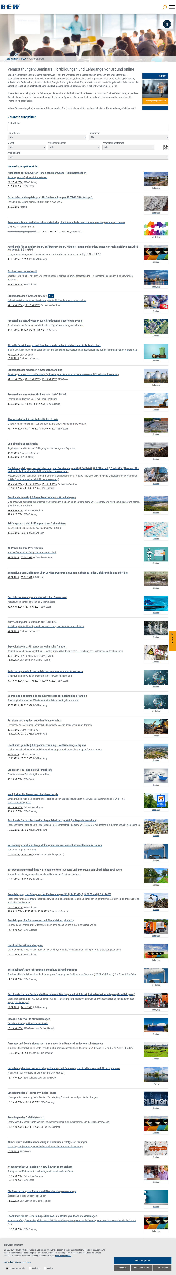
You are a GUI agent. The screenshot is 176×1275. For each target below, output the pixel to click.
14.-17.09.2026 (15, 907)
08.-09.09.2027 (49, 680)
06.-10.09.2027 (49, 379)
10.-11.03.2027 (32, 680)
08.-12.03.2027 (32, 379)
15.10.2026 (13, 733)
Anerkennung (14, 152)
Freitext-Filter (14, 123)
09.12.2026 (26, 259)
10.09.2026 (13, 829)
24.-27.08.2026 (15, 182)
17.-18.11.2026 (32, 484)
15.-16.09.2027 (32, 606)
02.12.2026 (13, 456)
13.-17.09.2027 (32, 305)
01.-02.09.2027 (62, 231)
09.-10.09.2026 (15, 680)
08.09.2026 (13, 403)
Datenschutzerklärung (12, 1262)
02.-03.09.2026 (22, 231)
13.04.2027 (26, 330)
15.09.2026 (13, 1052)
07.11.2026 (26, 403)
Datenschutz (162, 1267)
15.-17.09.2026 (15, 1126)
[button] (167, 24)
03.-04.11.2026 (32, 488)
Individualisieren (141, 1267)
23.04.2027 (26, 532)
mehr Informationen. (63, 1256)
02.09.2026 (13, 206)
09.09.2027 (26, 854)
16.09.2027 (26, 705)
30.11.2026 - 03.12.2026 (37, 911)
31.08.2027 (40, 330)
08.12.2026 (40, 403)
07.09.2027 (26, 577)
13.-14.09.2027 (15, 1179)
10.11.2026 (13, 358)
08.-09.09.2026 (15, 484)
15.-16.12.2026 (49, 484)
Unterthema (94, 133)
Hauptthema (14, 133)
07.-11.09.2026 (15, 379)
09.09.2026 (13, 631)
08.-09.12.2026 (15, 811)
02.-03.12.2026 (15, 514)
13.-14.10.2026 (15, 488)
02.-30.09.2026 (15, 305)
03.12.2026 (26, 733)
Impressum (26, 1262)
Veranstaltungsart (57, 142)
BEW (23, 58)
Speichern (121, 1267)
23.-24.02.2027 (45, 231)
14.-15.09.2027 (32, 1102)
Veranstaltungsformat (113, 142)
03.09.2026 (13, 330)
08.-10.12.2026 (32, 1126)
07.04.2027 (26, 557)
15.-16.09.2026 (15, 1028)
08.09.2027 (26, 879)
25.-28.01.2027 (15, 186)
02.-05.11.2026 (15, 911)
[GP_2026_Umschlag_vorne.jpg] (155, 91)
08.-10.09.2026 (15, 428)
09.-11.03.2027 (32, 428)
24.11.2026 (26, 1007)
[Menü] (172, 7)
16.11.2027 (13, 659)
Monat (11, 142)
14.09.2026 (13, 1007)
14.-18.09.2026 (15, 929)
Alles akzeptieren (142, 1260)
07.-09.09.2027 (49, 428)
